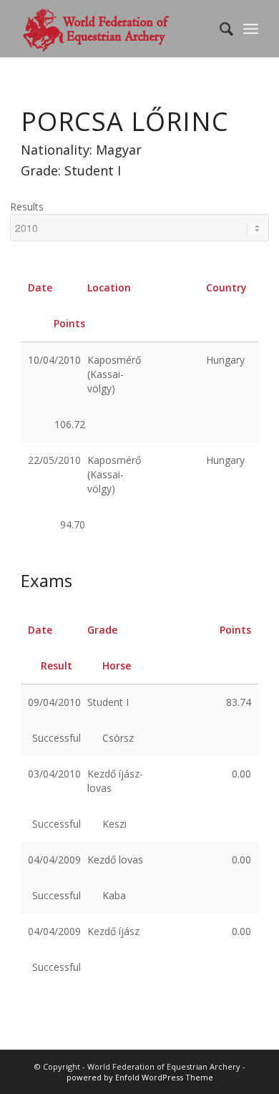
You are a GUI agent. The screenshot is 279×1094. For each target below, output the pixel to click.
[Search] (219, 28)
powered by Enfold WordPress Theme (140, 1077)
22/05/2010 (54, 460)
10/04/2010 (54, 360)
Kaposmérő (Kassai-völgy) (114, 374)
